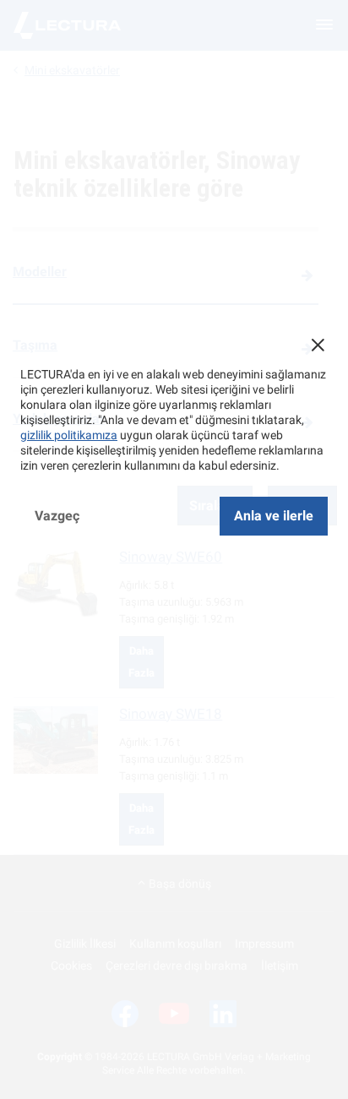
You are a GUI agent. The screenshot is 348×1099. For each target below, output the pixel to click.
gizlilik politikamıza (68, 435)
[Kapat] (317, 345)
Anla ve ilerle (273, 516)
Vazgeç (57, 516)
